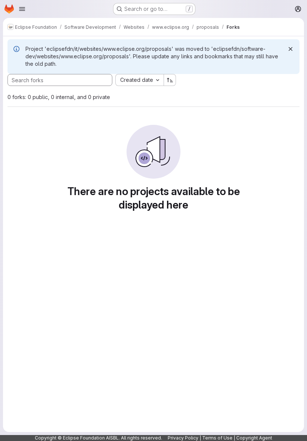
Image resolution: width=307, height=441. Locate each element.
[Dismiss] (290, 48)
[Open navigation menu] (22, 9)
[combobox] (139, 80)
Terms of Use (217, 438)
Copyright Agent (254, 438)
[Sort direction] (170, 80)
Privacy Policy (183, 438)
